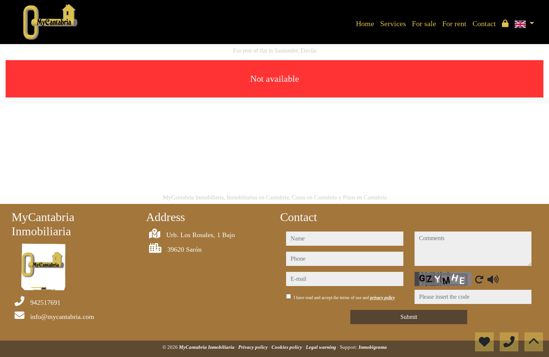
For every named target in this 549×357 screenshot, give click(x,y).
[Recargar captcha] (479, 279)
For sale (424, 23)
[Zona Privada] (505, 23)
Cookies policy (287, 347)
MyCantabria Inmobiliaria (207, 347)
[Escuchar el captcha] (493, 279)
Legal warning (321, 347)
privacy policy (382, 297)
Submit (408, 317)
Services (393, 23)
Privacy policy (253, 347)
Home (365, 23)
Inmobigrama (373, 347)
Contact (484, 23)
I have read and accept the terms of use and (344, 297)
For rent (454, 23)
